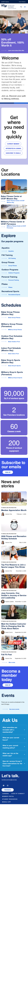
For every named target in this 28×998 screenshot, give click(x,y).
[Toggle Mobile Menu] (25, 7)
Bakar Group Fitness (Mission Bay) (10, 313)
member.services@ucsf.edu (9, 780)
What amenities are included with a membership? (10, 729)
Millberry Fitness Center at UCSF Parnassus (12, 222)
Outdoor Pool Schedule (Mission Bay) (11, 337)
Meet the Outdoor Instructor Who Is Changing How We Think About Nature (13, 626)
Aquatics (5, 248)
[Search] (21, 7)
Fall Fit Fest (6, 654)
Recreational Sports (10, 291)
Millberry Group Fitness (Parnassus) (11, 325)
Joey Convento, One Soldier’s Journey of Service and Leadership (13, 595)
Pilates (5, 284)
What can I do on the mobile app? (10, 754)
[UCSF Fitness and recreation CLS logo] (8, 6)
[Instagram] (8, 786)
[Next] (25, 31)
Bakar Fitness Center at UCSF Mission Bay (11, 197)
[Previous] (2, 31)
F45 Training (7, 255)
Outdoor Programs (10, 269)
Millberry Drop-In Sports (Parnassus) (12, 373)
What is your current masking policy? (10, 746)
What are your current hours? (11, 738)
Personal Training (9, 277)
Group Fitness (8, 262)
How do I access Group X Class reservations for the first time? (12, 763)
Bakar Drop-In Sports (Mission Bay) (10, 361)
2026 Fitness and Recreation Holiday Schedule (13, 537)
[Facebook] (4, 786)
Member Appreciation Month (14, 510)
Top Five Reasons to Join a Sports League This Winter (13, 565)
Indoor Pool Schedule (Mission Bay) (11, 349)
